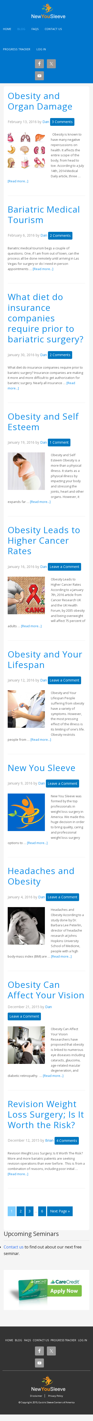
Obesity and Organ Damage (40, 101)
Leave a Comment (64, 566)
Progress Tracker (63, 1340)
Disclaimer (36, 1395)
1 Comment (59, 442)
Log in (41, 49)
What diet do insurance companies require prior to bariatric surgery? (46, 318)
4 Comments (66, 1140)
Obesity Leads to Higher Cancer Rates (44, 540)
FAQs (27, 1340)
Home (9, 1340)
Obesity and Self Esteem (43, 421)
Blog (18, 1340)
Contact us (14, 1247)
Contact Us (41, 1340)
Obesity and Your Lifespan (45, 659)
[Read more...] (18, 181)
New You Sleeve (51, 10)
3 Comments (62, 121)
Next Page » (60, 1211)
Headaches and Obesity (41, 876)
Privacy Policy (55, 1395)
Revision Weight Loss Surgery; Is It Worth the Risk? (46, 1114)
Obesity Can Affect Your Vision (46, 989)
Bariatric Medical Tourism (44, 214)
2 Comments (60, 235)
